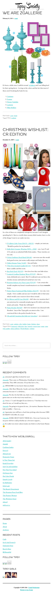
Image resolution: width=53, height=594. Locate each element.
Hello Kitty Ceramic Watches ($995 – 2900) (22, 249)
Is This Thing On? (9, 460)
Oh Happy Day (8, 473)
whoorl (5, 502)
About (5, 527)
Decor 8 (5, 450)
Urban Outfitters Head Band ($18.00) (19, 257)
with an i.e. (6, 505)
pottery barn (36, 326)
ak (3, 377)
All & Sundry (7, 441)
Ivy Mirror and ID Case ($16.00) (17, 299)
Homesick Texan (8, 457)
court (16, 18)
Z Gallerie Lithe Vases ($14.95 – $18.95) (20, 243)
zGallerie (32, 85)
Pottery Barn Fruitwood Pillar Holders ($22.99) (23, 291)
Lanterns (10, 105)
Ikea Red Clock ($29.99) (15, 271)
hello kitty (21, 326)
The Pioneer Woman (10, 495)
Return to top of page (26, 590)
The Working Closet (9, 499)
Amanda (5, 380)
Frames (9, 99)
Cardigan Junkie (8, 447)
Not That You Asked (10, 470)
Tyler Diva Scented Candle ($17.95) (19, 266)
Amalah (5, 444)
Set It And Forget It (9, 542)
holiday (25, 324)
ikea (26, 326)
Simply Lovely (7, 479)
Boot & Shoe (7, 549)
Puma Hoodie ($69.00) (14, 308)
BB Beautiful (7, 552)
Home (5, 523)
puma (42, 326)
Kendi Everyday (8, 463)
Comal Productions (33, 587)
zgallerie (13, 118)
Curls (4, 539)
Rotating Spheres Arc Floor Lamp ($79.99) (21, 282)
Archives (6, 530)
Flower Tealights (12, 102)
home (15, 116)
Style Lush (6, 486)
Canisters (10, 96)
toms (46, 326)
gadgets (16, 324)
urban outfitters (15, 329)
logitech (30, 326)
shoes (38, 324)
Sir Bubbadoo (7, 483)
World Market (24, 329)
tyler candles (6, 329)
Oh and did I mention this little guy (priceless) (22, 316)
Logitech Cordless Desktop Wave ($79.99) (21, 274)
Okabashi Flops (8, 546)
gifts (20, 324)
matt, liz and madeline (10, 467)
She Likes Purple (8, 476)
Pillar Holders (11, 108)
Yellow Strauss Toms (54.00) (16, 263)
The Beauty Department (11, 489)
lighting (33, 324)
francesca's (14, 326)
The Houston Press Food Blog (13, 492)
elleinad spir (7, 454)
